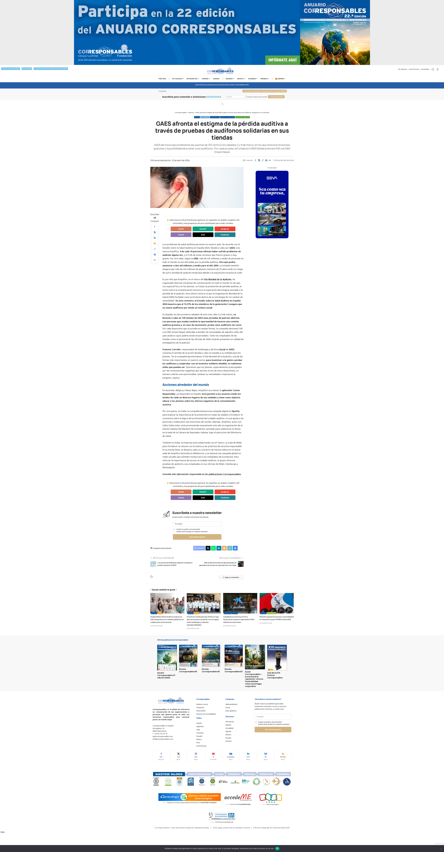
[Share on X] (259, 160)
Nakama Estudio (202, 827)
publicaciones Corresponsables (225, 474)
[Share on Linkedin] (154, 238)
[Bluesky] (265, 756)
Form (2, 832)
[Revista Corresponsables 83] (211, 656)
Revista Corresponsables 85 (188, 670)
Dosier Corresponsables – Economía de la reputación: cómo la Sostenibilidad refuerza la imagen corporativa (254, 679)
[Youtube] (213, 756)
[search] (433, 69)
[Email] (154, 243)
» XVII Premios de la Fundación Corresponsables (50, 69)
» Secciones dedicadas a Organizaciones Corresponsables (264, 91)
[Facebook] (161, 756)
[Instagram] (195, 756)
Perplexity (225, 235)
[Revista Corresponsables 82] (234, 656)
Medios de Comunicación (227, 117)
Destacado (228, 613)
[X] (178, 756)
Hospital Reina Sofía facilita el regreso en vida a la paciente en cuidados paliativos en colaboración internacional (167, 619)
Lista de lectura (414, 69)
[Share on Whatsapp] (213, 548)
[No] (441, 848)
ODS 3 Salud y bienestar (242, 117)
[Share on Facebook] (255, 160)
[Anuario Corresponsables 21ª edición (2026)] (167, 657)
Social (222, 349)
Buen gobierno (205, 117)
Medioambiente (271, 613)
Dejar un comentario (232, 577)
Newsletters (425, 69)
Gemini (181, 235)
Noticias (197, 117)
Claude (181, 229)
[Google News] (230, 756)
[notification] (437, 69)
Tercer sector (215, 117)
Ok (277, 848)
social (209, 307)
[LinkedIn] (248, 756)
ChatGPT (203, 229)
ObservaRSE (26, 69)
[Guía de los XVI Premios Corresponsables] (277, 657)
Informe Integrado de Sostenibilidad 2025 (271, 827)
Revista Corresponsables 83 (211, 670)
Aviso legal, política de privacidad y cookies (231, 827)
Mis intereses (402, 69)
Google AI (225, 229)
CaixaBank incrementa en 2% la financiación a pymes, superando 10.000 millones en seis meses (238, 619)
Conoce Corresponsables (10, 69)
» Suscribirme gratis (276, 97)
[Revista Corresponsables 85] (188, 656)
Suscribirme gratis (197, 537)
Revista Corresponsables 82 (234, 670)
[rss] (282, 756)
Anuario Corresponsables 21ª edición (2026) (166, 675)
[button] (262, 160)
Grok (203, 235)
